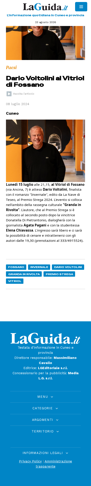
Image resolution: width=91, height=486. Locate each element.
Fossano (16, 267)
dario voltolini (68, 267)
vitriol (14, 281)
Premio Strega (59, 274)
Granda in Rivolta (24, 274)
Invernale (39, 267)
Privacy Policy (30, 461)
